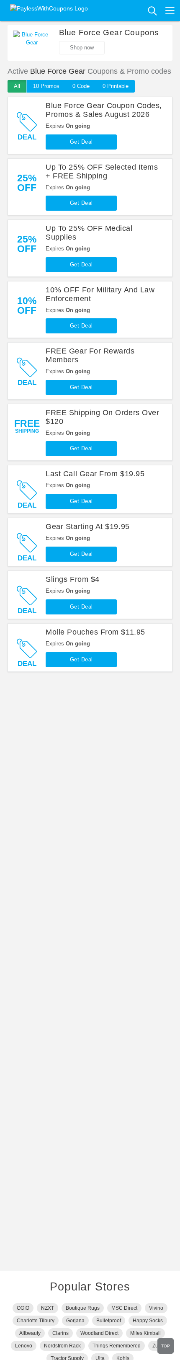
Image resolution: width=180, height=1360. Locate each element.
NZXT (47, 1308)
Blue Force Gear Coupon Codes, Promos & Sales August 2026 (104, 110)
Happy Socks (148, 1321)
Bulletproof (108, 1321)
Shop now (82, 47)
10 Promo (46, 86)
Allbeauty (30, 1333)
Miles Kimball (145, 1333)
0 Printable (116, 86)
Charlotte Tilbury (35, 1321)
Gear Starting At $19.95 (87, 526)
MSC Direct (124, 1308)
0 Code (81, 86)
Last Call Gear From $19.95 (95, 474)
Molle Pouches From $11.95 (95, 632)
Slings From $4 (73, 579)
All (17, 86)
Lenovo (23, 1346)
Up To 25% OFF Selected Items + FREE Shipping (102, 171)
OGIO (23, 1308)
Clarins (60, 1333)
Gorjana (75, 1321)
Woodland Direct (99, 1333)
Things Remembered (117, 1346)
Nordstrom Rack (62, 1346)
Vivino (156, 1308)
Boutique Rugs (83, 1308)
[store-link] (32, 43)
